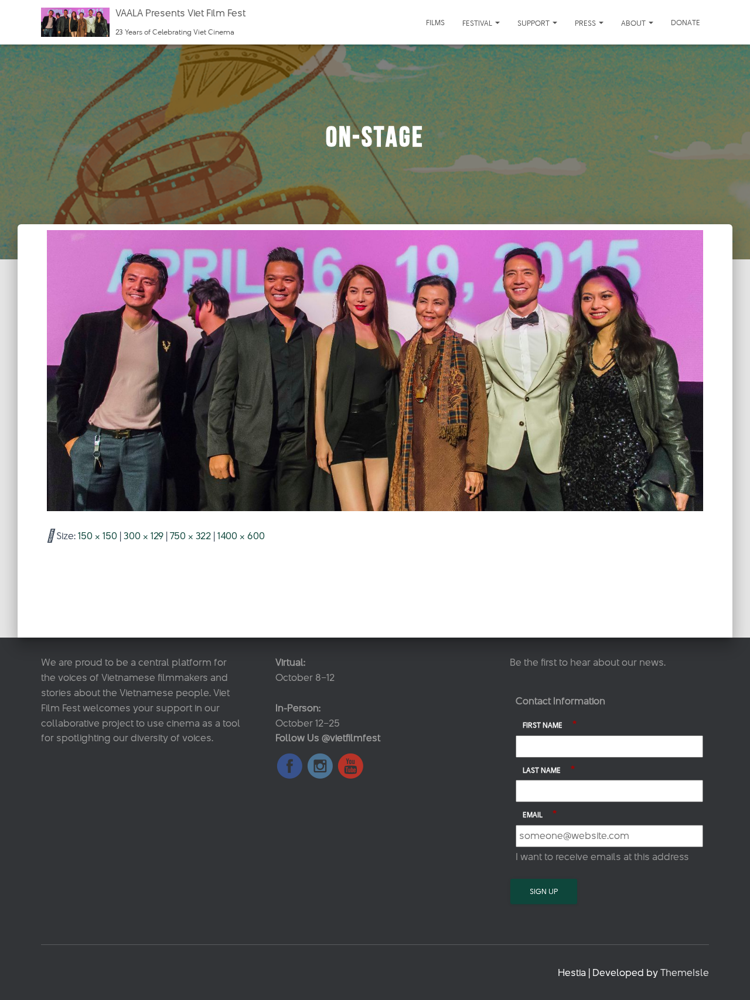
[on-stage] (375, 370)
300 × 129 (143, 536)
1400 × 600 (241, 536)
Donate (685, 22)
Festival (478, 23)
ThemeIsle (684, 972)
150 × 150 (97, 536)
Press (586, 23)
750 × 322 (190, 536)
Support (534, 23)
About (634, 23)
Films (435, 22)
